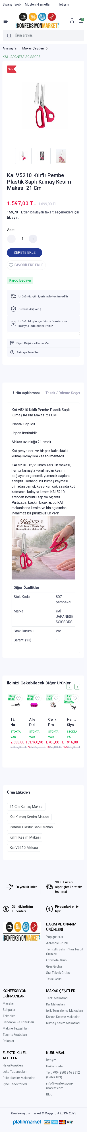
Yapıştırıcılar (54, 937)
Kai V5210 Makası (24, 847)
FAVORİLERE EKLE (28, 265)
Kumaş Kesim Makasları (63, 1023)
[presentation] (69, 687)
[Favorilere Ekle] (18, 698)
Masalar (8, 1003)
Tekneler (9, 1016)
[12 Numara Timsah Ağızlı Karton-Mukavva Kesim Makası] (15, 705)
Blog (49, 1094)
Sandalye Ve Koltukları (18, 1022)
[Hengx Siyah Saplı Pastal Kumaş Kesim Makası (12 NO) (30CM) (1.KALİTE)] (71, 705)
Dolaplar (8, 1041)
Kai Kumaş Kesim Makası (29, 817)
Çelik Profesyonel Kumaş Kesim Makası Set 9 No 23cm (53, 722)
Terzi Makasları (57, 998)
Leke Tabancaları (15, 1071)
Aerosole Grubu (57, 943)
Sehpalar (9, 1009)
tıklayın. (13, 217)
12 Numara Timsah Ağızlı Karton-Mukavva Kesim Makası (15, 722)
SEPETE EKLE (24, 252)
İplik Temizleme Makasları (64, 1010)
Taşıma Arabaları (15, 1034)
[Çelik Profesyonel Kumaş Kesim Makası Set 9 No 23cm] (53, 705)
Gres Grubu (54, 966)
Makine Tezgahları (16, 1028)
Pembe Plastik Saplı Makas (31, 827)
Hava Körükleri (13, 1065)
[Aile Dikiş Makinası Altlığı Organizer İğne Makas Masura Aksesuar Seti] (34, 705)
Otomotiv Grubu (57, 960)
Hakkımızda (54, 1066)
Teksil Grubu (54, 979)
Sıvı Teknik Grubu (58, 972)
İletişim (51, 1060)
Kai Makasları (55, 1004)
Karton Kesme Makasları (63, 1017)
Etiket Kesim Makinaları (19, 1078)
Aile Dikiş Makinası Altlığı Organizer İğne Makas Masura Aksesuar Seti (34, 722)
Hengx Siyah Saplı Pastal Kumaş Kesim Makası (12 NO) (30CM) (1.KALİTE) (71, 722)
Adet (10, 230)
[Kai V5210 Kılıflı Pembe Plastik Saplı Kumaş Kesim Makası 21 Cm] (43, 105)
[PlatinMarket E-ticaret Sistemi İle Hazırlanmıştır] (27, 1122)
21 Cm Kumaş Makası (26, 806)
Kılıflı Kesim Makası (25, 837)
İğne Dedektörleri (15, 1084)
